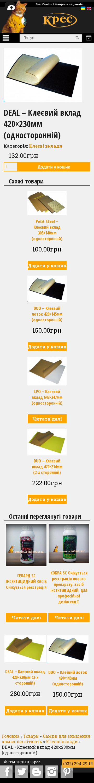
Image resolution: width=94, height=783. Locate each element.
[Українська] (83, 8)
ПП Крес (32, 761)
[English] (89, 8)
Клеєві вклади (45, 146)
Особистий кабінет (13, 9)
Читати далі (47, 419)
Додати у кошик (54, 167)
